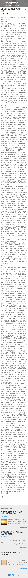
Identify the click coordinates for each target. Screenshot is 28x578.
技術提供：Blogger (15, 575)
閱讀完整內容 (23, 527)
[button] (26, 9)
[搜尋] (26, 3)
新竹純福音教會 (12, 3)
